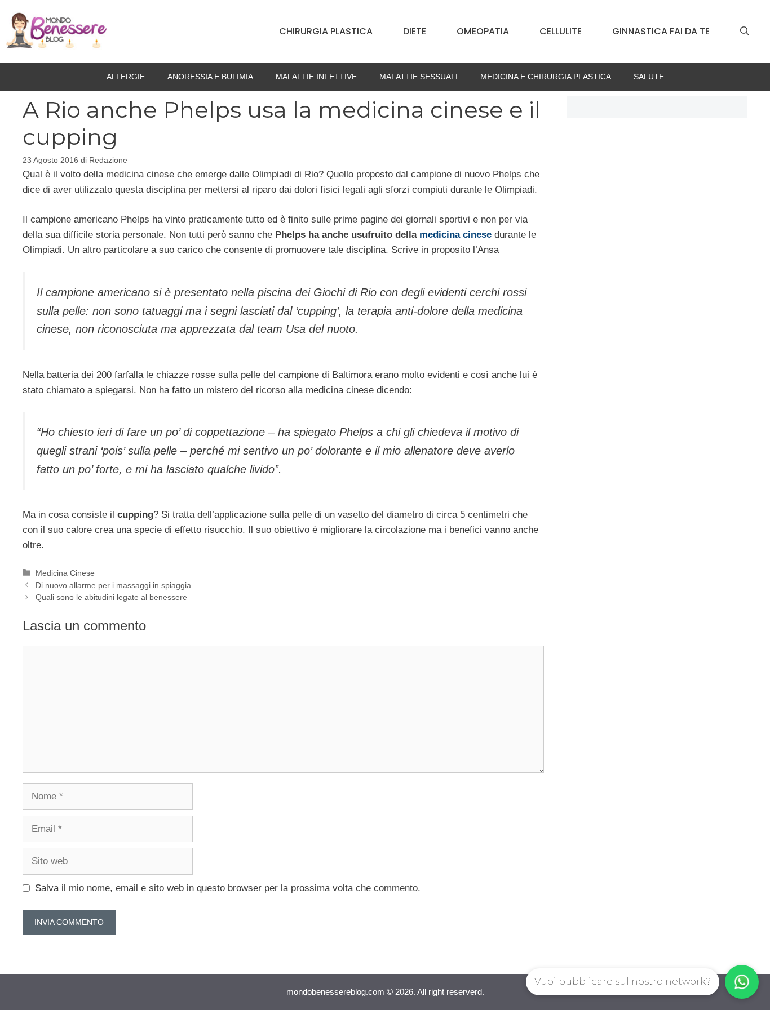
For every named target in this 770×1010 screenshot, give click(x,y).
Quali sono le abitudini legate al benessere (111, 597)
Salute (649, 76)
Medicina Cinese (65, 572)
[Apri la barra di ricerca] (744, 31)
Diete (414, 31)
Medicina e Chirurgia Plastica (545, 76)
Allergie (126, 76)
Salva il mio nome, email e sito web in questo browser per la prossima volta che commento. (228, 888)
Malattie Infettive (316, 76)
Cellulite (560, 31)
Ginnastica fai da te (661, 31)
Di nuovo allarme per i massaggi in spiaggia (113, 585)
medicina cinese (455, 234)
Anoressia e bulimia (210, 76)
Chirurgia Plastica (326, 31)
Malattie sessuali (418, 76)
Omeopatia (483, 31)
